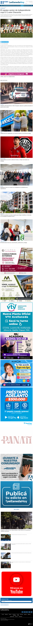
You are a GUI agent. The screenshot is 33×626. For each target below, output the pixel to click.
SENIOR (29, 38)
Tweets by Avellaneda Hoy (4, 604)
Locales (4, 5)
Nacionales (13, 5)
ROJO (22, 38)
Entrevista (28, 5)
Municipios (7, 5)
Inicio (2, 5)
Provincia (10, 5)
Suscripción (20, 616)
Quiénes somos (12, 616)
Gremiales (25, 5)
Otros (31, 5)
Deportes (22, 5)
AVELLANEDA (16, 38)
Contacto (16, 616)
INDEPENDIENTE (20, 38)
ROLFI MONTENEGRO (25, 38)
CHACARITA (31, 38)
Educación (19, 5)
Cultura (16, 5)
